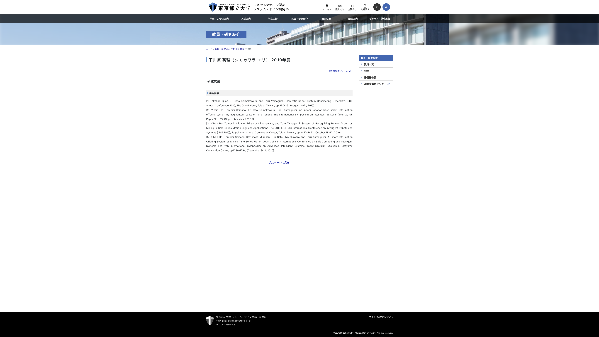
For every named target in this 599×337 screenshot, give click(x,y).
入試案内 (246, 18)
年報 (366, 70)
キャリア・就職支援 (379, 18)
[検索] (386, 7)
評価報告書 (370, 77)
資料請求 (365, 9)
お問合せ (352, 9)
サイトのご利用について (381, 316)
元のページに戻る (279, 162)
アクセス (327, 9)
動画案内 (353, 18)
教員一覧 (369, 64)
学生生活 (273, 18)
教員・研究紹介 (299, 18)
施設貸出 (339, 9)
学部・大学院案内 (219, 18)
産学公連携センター (375, 83)
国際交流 (326, 18)
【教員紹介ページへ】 (340, 71)
